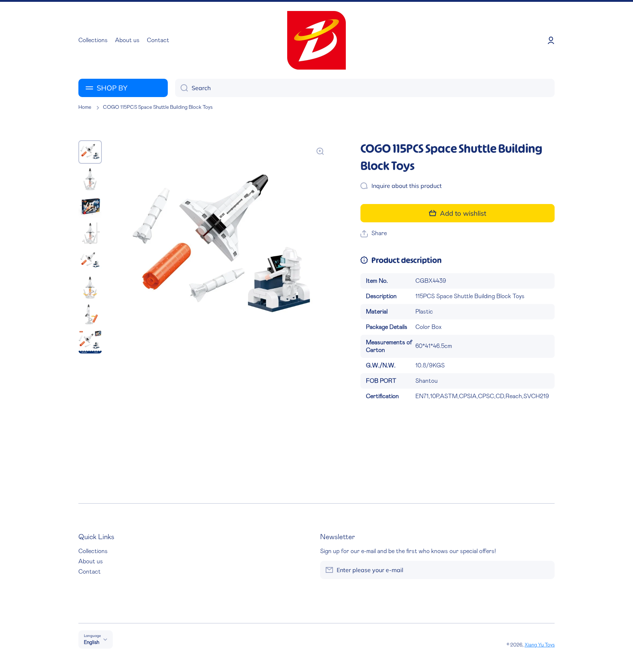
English (91, 642)
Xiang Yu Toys (540, 645)
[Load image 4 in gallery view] (90, 233)
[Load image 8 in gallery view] (90, 341)
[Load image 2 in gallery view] (90, 179)
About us (90, 561)
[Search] (181, 88)
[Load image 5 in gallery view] (90, 260)
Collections (93, 551)
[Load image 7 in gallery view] (90, 314)
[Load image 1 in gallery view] (90, 152)
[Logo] (316, 40)
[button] (373, 233)
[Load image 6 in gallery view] (90, 287)
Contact (89, 572)
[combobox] (365, 88)
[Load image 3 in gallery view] (90, 206)
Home (84, 107)
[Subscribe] (545, 570)
